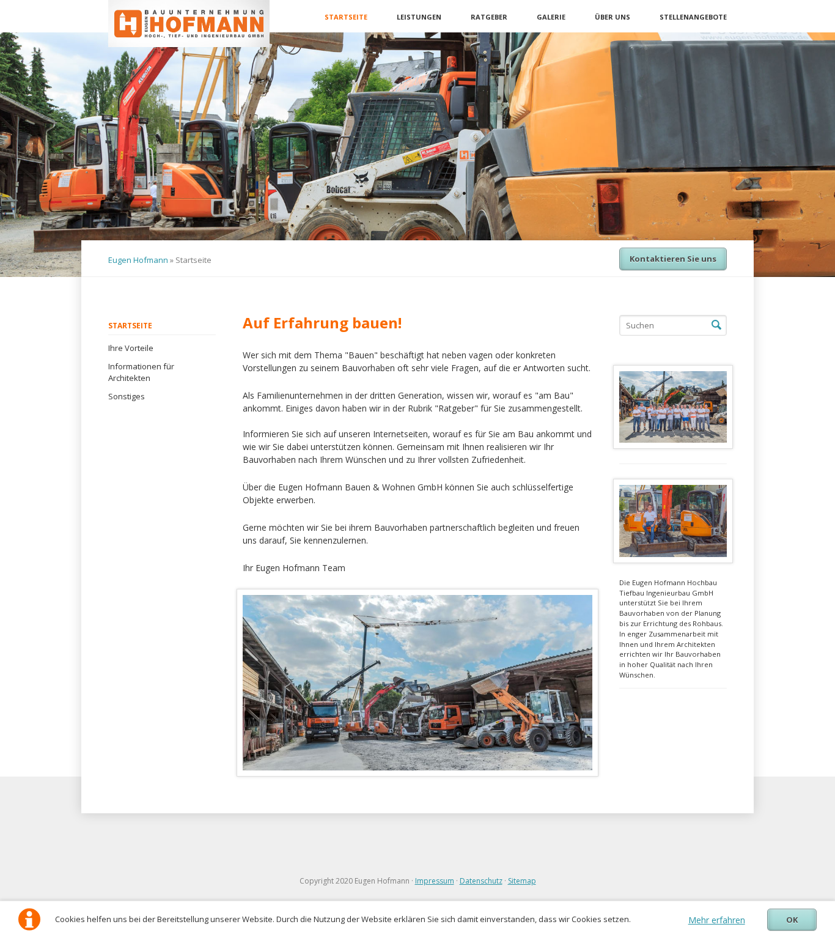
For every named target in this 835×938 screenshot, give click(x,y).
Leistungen (419, 16)
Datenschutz (481, 881)
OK (792, 919)
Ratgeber (489, 16)
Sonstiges (126, 396)
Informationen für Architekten (141, 372)
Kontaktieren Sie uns (673, 258)
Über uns (612, 16)
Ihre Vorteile (130, 347)
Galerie (551, 16)
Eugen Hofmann (138, 259)
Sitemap (522, 881)
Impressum (434, 881)
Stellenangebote (693, 16)
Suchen (716, 325)
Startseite (346, 16)
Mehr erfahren (716, 920)
